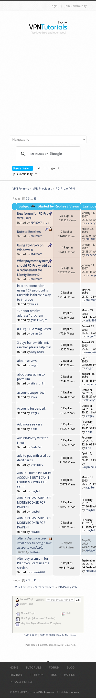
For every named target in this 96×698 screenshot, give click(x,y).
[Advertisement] (48, 87)
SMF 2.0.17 (31, 635)
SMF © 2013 (47, 635)
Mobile (69, 674)
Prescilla (91, 570)
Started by (46, 206)
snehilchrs (36, 464)
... (32, 198)
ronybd (35, 491)
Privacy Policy (21, 681)
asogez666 (37, 351)
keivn (33, 397)
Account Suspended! (31, 408)
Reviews (16, 674)
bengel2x (36, 333)
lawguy (34, 413)
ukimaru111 (37, 383)
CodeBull (36, 447)
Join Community (76, 6)
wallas (34, 304)
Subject (24, 206)
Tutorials (33, 667)
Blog (71, 667)
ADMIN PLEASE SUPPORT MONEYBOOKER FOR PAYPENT (34, 502)
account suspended (31, 392)
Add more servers (29, 424)
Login (54, 6)
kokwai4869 (37, 572)
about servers (27, 361)
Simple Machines (66, 635)
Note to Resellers (29, 232)
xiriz (88, 447)
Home (14, 667)
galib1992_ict (38, 320)
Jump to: (40, 600)
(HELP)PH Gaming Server (34, 329)
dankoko (34, 552)
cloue (33, 429)
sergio (34, 365)
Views (74, 206)
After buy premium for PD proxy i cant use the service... (33, 563)
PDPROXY (36, 222)
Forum (54, 667)
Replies (60, 206)
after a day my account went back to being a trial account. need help (34, 543)
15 (35, 198)
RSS (54, 674)
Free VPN (37, 674)
